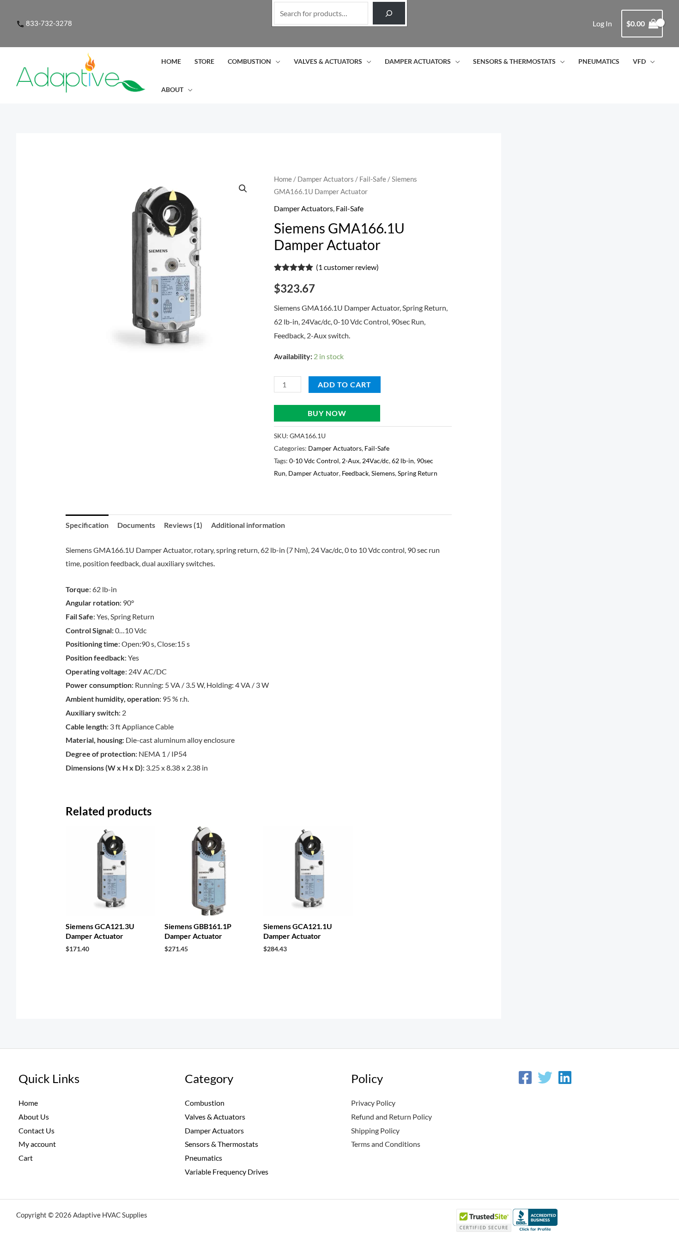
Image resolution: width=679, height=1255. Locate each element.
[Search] (389, 13)
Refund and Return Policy (391, 1116)
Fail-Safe (372, 179)
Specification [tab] (87, 524)
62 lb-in (403, 461)
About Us (33, 1116)
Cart (25, 1157)
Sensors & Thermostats (514, 61)
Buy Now (327, 413)
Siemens (383, 473)
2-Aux (350, 461)
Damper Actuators (418, 61)
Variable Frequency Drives (226, 1171)
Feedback (355, 473)
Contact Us (36, 1130)
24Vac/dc (375, 461)
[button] (243, 188)
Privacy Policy (373, 1102)
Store (204, 61)
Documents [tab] (136, 524)
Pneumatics (598, 61)
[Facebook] (525, 1077)
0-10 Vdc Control (314, 461)
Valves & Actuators (328, 61)
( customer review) (347, 267)
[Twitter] (545, 1077)
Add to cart (344, 384)
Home (171, 61)
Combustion (249, 61)
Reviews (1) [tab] (183, 524)
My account (37, 1143)
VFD (639, 61)
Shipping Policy (375, 1130)
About (172, 89)
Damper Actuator (313, 473)
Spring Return (417, 473)
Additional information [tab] (248, 524)
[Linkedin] (565, 1077)
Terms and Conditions (385, 1143)
